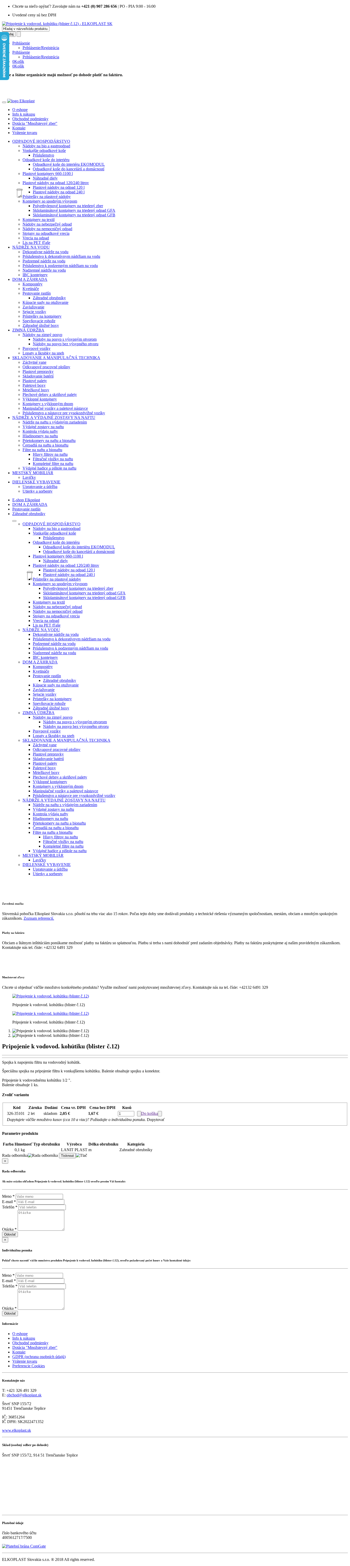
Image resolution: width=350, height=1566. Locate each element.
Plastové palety (35, 381)
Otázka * (9, 1229)
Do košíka (149, 1113)
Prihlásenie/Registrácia (41, 48)
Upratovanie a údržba (40, 486)
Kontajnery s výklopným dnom (48, 404)
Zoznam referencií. (39, 918)
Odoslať (10, 1234)
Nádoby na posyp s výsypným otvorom (65, 339)
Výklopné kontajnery (40, 399)
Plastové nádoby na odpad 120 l (59, 187)
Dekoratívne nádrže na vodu (45, 252)
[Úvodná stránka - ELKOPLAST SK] (57, 23)
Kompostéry (33, 284)
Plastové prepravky (38, 371)
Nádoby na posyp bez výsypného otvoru (65, 344)
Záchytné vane (34, 362)
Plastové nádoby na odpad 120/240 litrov (56, 183)
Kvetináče (31, 288)
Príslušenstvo (43, 155)
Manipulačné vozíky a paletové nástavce (55, 408)
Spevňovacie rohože (39, 321)
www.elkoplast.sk (16, 1430)
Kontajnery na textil (39, 219)
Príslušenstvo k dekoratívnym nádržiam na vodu (61, 256)
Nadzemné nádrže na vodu (44, 270)
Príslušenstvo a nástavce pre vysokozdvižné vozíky (64, 413)
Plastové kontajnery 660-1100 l (48, 173)
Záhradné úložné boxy (41, 325)
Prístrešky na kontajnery (42, 316)
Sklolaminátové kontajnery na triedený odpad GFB (74, 215)
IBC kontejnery (35, 275)
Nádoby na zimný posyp (42, 334)
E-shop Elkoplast (26, 500)
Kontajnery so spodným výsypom (50, 201)
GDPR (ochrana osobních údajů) (39, 1356)
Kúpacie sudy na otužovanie (45, 302)
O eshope (20, 109)
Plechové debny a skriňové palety (50, 394)
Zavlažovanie (33, 307)
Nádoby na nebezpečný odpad (47, 224)
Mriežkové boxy (36, 390)
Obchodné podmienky (30, 119)
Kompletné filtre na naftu (53, 463)
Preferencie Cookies (28, 1366)
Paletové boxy (34, 385)
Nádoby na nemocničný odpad (47, 229)
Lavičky (29, 477)
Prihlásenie (21, 43)
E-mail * (9, 1202)
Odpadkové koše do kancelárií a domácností (68, 169)
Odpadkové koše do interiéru (46, 160)
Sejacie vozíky (34, 311)
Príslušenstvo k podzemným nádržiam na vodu (60, 265)
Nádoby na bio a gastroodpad (46, 146)
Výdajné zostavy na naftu (43, 427)
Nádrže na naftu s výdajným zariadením (55, 422)
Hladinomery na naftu (40, 436)
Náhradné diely (45, 178)
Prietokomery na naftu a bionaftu (49, 440)
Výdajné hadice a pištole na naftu (49, 468)
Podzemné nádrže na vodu (44, 261)
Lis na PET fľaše (36, 242)
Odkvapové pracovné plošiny (46, 367)
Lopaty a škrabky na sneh (43, 353)
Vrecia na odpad (36, 238)
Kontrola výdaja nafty (40, 431)
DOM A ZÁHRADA (29, 504)
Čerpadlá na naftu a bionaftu (45, 445)
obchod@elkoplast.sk (24, 1395)
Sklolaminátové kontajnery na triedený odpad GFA (74, 210)
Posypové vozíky (36, 348)
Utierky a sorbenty (38, 491)
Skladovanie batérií (38, 376)
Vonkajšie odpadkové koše (44, 150)
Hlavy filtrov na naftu (50, 454)
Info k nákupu (23, 114)
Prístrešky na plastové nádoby (47, 196)
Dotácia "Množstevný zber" (34, 123)
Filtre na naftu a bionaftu (42, 450)
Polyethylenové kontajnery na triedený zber (68, 206)
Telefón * (9, 1207)
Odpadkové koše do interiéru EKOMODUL (69, 164)
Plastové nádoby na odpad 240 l (59, 192)
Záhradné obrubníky (49, 298)
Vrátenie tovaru (24, 132)
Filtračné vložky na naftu (53, 459)
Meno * (8, 1196)
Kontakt (18, 128)
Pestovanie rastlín (37, 293)
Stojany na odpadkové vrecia (46, 233)
